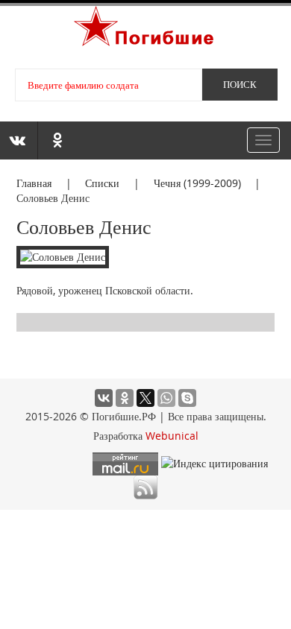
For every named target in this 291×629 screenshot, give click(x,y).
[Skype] (187, 398)
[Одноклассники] (125, 398)
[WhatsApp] (166, 398)
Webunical (172, 436)
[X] (145, 398)
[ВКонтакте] (104, 398)
